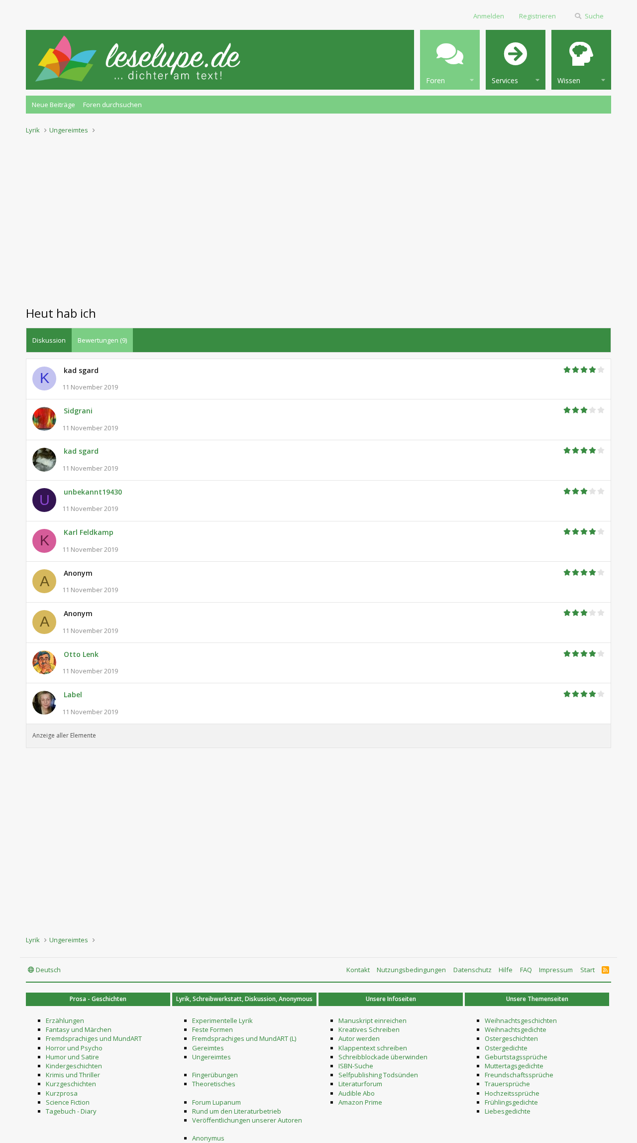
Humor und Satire (72, 1056)
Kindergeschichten (74, 1065)
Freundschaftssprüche (519, 1074)
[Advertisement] (318, 217)
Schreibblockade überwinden (382, 1056)
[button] (450, 60)
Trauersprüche (507, 1083)
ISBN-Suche (355, 1065)
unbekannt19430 (93, 492)
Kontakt (358, 969)
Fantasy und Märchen (78, 1029)
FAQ (526, 969)
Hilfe (506, 969)
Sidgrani (78, 410)
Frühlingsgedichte (511, 1102)
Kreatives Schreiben (369, 1029)
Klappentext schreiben (372, 1047)
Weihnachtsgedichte (515, 1029)
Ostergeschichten (511, 1038)
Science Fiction (68, 1102)
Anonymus (208, 1138)
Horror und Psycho (74, 1047)
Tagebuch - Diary (71, 1111)
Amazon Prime (360, 1102)
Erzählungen (65, 1020)
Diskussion (49, 340)
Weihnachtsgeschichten (521, 1020)
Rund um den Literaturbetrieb (236, 1111)
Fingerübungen (215, 1074)
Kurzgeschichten (71, 1083)
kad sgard (81, 451)
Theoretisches (213, 1083)
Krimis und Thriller (73, 1074)
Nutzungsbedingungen (411, 969)
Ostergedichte (506, 1047)
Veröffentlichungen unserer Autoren (247, 1120)
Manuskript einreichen (372, 1020)
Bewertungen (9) (102, 340)
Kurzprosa (62, 1093)
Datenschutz (472, 969)
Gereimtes (208, 1047)
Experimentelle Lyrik (222, 1020)
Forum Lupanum (216, 1102)
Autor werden (359, 1038)
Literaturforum (360, 1083)
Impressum (556, 969)
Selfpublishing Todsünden (378, 1074)
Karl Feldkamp (88, 532)
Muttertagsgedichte (514, 1065)
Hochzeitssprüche (512, 1093)
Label (73, 694)
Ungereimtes (211, 1056)
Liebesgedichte (508, 1111)
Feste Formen (212, 1029)
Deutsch (47, 969)
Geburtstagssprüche (516, 1056)
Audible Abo (356, 1093)
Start (587, 969)
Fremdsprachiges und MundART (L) (244, 1038)
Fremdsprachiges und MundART (94, 1038)
